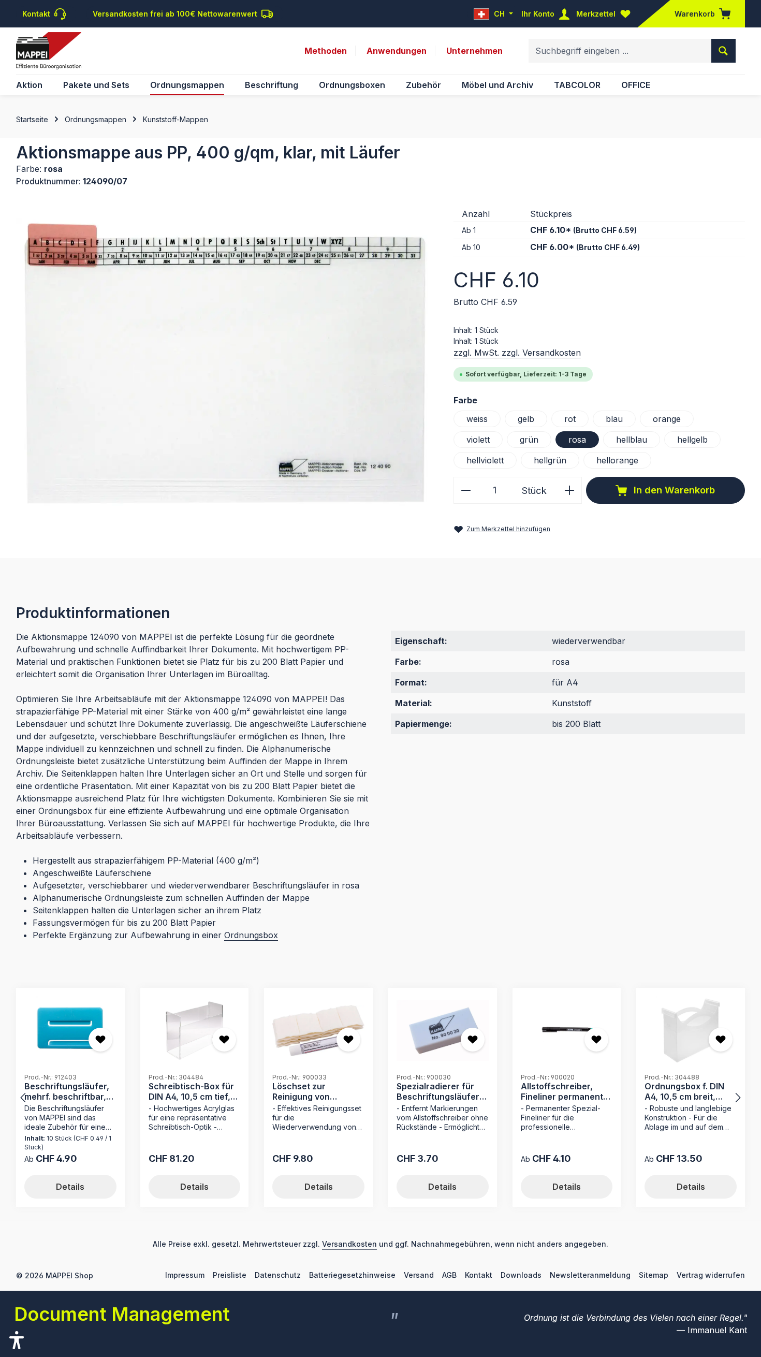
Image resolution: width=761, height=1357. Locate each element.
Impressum (184, 1275)
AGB (449, 1275)
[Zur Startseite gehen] (48, 50)
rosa (577, 439)
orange (667, 419)
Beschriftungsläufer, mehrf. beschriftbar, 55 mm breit (66, 1091)
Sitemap (653, 1275)
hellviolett (485, 460)
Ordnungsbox (251, 935)
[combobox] (620, 51)
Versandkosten (349, 1243)
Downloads (521, 1275)
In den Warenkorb (673, 489)
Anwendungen (397, 51)
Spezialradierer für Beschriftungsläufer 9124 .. (438, 1091)
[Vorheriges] (24, 1097)
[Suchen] (723, 51)
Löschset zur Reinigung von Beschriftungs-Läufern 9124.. (303, 1091)
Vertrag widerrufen (711, 1275)
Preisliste (229, 1275)
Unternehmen (474, 51)
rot (570, 419)
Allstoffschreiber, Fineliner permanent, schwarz (563, 1091)
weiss (477, 419)
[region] (224, 362)
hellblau (631, 439)
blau (614, 419)
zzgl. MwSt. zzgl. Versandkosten (517, 352)
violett (478, 439)
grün (529, 439)
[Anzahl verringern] (465, 490)
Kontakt (478, 1275)
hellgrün (550, 460)
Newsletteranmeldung (590, 1275)
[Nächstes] (737, 1097)
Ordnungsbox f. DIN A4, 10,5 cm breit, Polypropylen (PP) (684, 1091)
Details (70, 1186)
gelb (526, 419)
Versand (419, 1275)
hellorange (617, 460)
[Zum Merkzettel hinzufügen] (100, 1040)
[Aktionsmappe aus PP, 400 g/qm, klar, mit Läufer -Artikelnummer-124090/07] (224, 362)
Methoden (325, 51)
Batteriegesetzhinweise (352, 1275)
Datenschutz (278, 1275)
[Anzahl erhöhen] (570, 490)
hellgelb (692, 439)
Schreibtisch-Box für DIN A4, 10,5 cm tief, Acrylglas (191, 1091)
